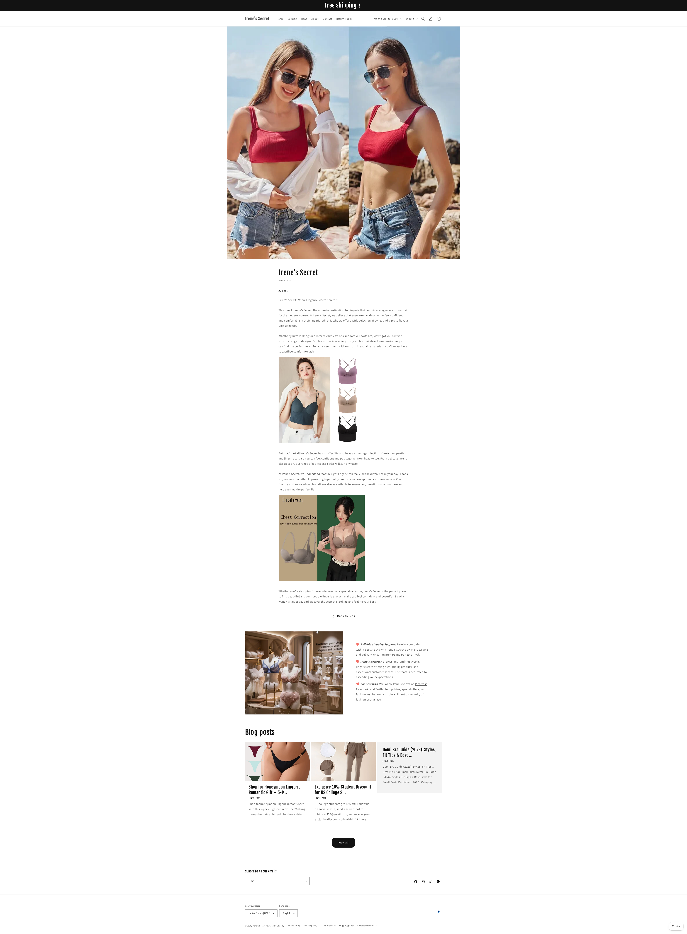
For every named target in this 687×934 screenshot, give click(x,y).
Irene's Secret (258, 926)
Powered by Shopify (275, 926)
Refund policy (294, 925)
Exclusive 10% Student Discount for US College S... (343, 789)
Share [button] (285, 290)
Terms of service (328, 925)
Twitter (380, 689)
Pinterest (421, 684)
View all (343, 842)
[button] (423, 19)
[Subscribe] (305, 881)
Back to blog (346, 616)
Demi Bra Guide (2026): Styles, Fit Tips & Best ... (409, 752)
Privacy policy (310, 925)
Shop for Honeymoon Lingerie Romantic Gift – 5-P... (274, 789)
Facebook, (362, 689)
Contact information (367, 925)
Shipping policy (346, 925)
